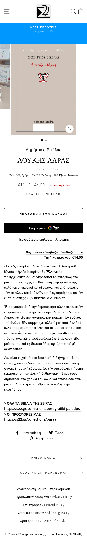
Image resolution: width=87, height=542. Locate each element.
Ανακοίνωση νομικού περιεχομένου (43, 488)
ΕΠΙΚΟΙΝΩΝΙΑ (43, 458)
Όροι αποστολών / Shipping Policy (43, 512)
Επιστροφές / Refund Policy (43, 504)
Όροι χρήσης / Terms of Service (43, 520)
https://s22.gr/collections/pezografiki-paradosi (42, 408)
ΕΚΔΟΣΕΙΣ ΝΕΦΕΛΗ (43, 194)
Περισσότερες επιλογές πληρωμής (44, 239)
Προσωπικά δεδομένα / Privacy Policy (44, 496)
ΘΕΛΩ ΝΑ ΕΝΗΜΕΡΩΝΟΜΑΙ (43, 472)
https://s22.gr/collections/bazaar (31, 419)
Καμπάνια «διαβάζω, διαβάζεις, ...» (54, 252)
